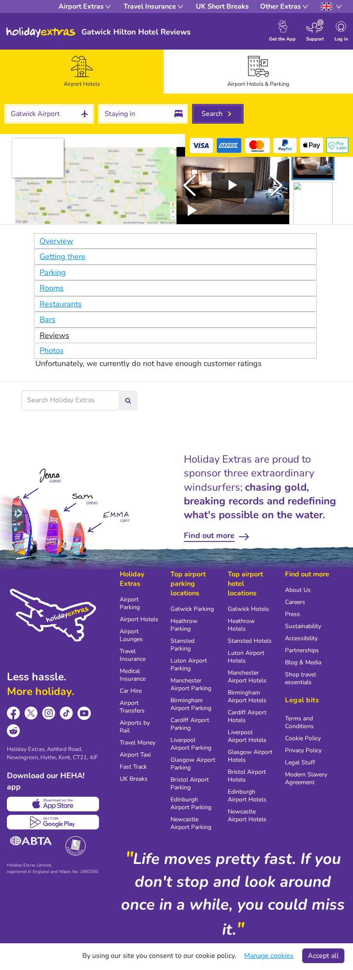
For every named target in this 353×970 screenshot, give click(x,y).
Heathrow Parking (184, 625)
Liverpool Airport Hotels (247, 736)
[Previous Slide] (189, 185)
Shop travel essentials (300, 678)
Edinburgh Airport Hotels (247, 796)
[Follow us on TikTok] (66, 713)
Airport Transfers (132, 707)
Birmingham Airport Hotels (247, 696)
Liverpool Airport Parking (190, 744)
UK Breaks (134, 779)
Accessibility (301, 638)
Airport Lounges (131, 635)
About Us (298, 590)
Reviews (54, 335)
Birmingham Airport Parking (190, 704)
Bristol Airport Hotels (247, 776)
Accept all (323, 956)
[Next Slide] (276, 185)
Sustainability (303, 626)
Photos (52, 350)
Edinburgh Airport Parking (190, 803)
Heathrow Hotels (241, 625)
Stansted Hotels (250, 641)
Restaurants (61, 304)
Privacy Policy (303, 750)
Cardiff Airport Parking (189, 724)
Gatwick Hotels (248, 609)
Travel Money (137, 742)
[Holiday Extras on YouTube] (84, 713)
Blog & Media (303, 662)
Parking (53, 272)
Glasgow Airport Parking (192, 764)
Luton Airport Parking (188, 665)
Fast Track (133, 767)
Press (292, 614)
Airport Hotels (139, 619)
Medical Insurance (133, 675)
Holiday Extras (41, 32)
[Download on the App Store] (53, 804)
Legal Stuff (300, 762)
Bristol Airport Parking (189, 784)
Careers (295, 602)
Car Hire (131, 691)
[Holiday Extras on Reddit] (13, 731)
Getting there (63, 256)
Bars (48, 319)
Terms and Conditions (299, 722)
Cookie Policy (303, 738)
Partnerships (302, 650)
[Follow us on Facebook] (13, 713)
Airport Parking (130, 603)
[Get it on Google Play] (53, 822)
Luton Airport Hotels (246, 657)
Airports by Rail (135, 727)
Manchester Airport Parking (190, 684)
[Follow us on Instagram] (49, 713)
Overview (56, 241)
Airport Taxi (135, 755)
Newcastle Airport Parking (190, 823)
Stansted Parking (182, 645)
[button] (312, 163)
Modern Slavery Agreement (306, 778)
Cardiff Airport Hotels (247, 716)
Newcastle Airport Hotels (247, 815)
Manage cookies (269, 955)
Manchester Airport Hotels (247, 677)
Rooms (52, 288)
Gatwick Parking (192, 609)
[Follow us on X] (31, 713)
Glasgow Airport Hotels (250, 756)
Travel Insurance (133, 655)
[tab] (82, 72)
